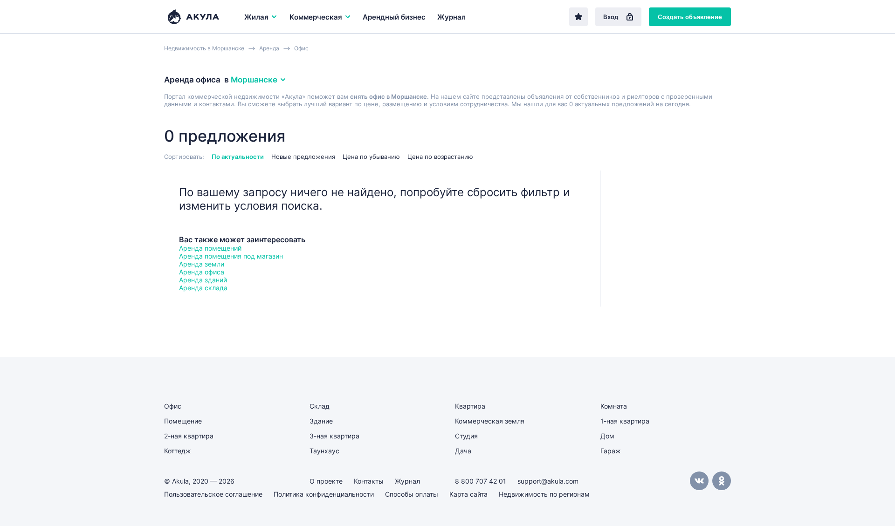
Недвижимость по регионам (544, 494)
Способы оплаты (411, 494)
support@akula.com (547, 481)
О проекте (326, 481)
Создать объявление (690, 16)
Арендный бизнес (394, 17)
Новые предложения (303, 156)
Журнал (451, 17)
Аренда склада (203, 288)
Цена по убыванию (371, 156)
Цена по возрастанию (440, 156)
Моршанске (254, 79)
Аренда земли (201, 264)
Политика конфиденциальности (324, 494)
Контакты (369, 481)
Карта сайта (468, 494)
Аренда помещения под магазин (231, 256)
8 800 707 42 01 (480, 481)
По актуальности (238, 156)
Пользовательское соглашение (213, 494)
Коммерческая (315, 17)
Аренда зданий (203, 280)
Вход (611, 16)
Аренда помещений (210, 248)
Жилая (256, 17)
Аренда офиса (201, 272)
